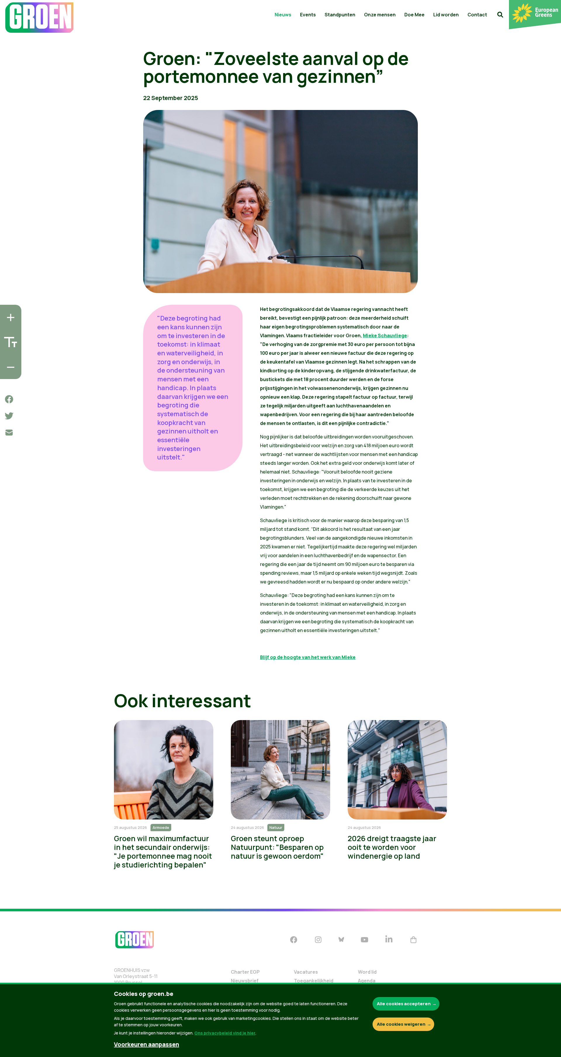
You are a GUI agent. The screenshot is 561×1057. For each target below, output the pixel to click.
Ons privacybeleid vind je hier (224, 1033)
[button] (500, 14)
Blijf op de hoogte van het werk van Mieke (308, 657)
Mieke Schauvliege (385, 335)
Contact (477, 14)
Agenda (366, 980)
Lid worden (446, 14)
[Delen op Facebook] (9, 399)
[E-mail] (9, 432)
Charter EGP (245, 972)
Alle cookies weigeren (401, 1024)
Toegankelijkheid (313, 980)
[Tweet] (9, 416)
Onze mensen (380, 14)
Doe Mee (414, 14)
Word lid (367, 972)
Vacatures (306, 972)
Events (308, 14)
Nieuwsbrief (245, 980)
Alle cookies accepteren (404, 1004)
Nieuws (283, 14)
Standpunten (340, 14)
